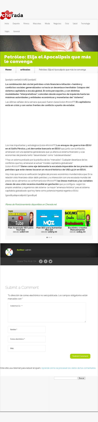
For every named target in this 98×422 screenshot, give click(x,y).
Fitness (26, 23)
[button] (47, 237)
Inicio (7, 23)
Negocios (57, 23)
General (16, 31)
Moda (47, 23)
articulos (25, 70)
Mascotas (37, 23)
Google (41, 261)
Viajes (7, 31)
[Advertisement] (49, 126)
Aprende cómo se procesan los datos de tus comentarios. (68, 368)
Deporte (16, 23)
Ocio (67, 23)
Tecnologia (85, 23)
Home (8, 70)
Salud (75, 23)
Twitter (50, 261)
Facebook (46, 261)
